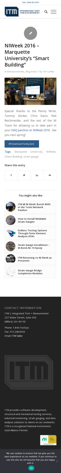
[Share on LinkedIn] (37, 175)
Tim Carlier (48, 71)
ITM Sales (17, 335)
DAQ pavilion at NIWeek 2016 (30, 130)
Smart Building (13, 156)
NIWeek (51, 151)
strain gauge (31, 156)
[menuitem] (44, 11)
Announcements (15, 71)
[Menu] (51, 11)
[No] (57, 461)
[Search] (44, 11)
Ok (31, 468)
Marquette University (28, 151)
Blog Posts (31, 71)
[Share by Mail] (50, 175)
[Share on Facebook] (11, 175)
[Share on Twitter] (24, 175)
